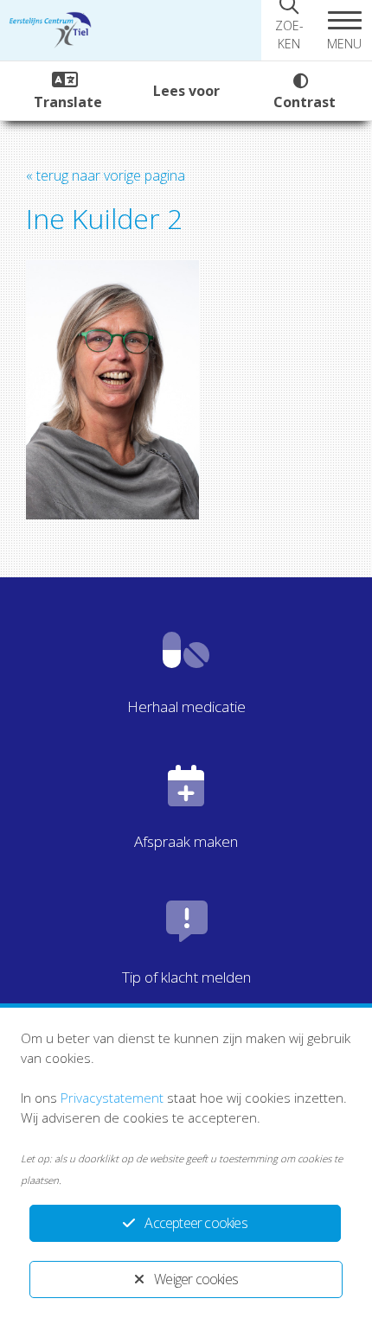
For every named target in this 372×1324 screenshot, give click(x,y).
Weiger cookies (196, 1279)
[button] (344, 30)
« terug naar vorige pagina (105, 175)
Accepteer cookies (195, 1222)
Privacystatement (112, 1097)
